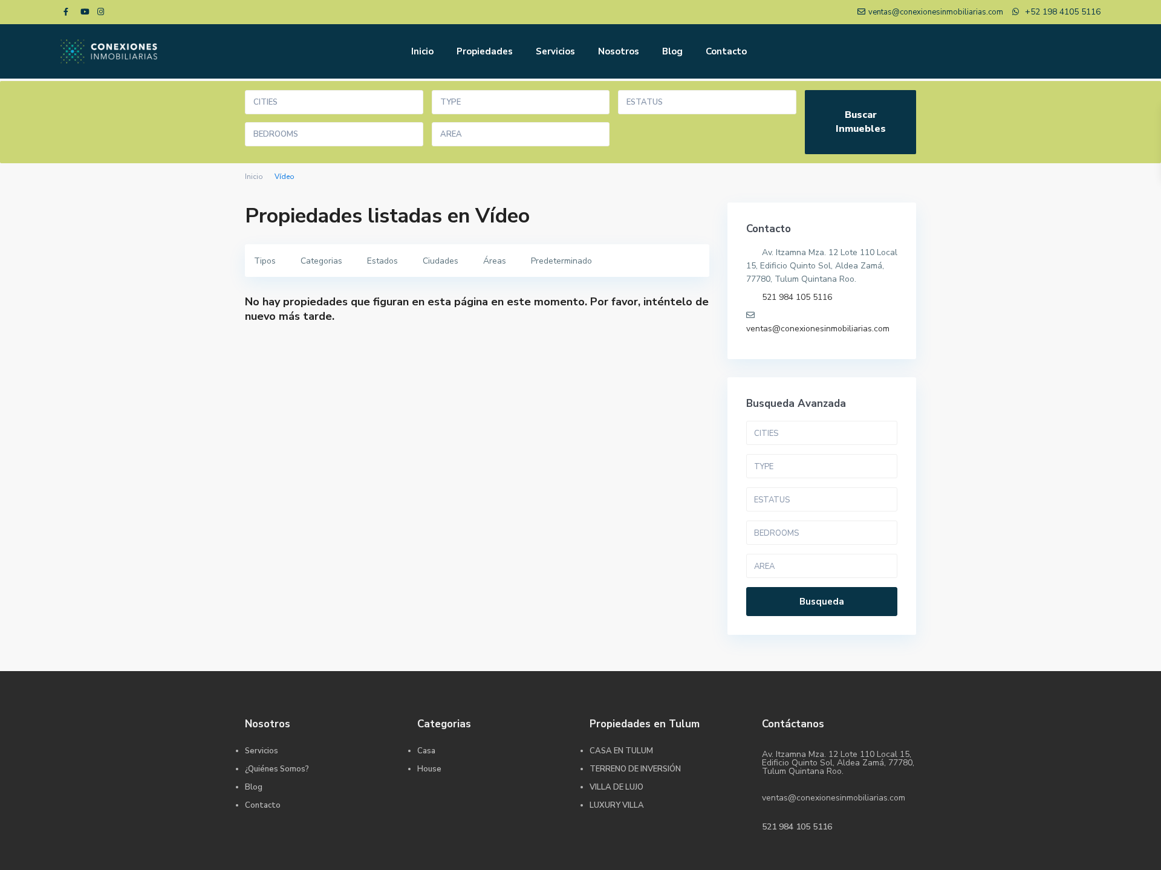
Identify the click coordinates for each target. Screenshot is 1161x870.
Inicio (422, 51)
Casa (426, 750)
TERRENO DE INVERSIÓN (635, 769)
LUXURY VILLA (617, 805)
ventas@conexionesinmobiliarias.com (817, 328)
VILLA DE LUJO (616, 787)
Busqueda (821, 602)
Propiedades (485, 51)
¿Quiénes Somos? (277, 769)
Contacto (726, 51)
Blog (672, 51)
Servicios (555, 51)
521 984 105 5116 (797, 297)
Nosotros (618, 51)
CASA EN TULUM (621, 750)
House (429, 769)
